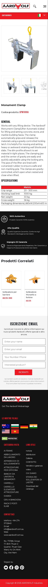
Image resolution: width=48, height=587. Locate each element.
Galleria (29, 458)
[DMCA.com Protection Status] (9, 438)
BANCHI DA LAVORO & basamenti (9, 476)
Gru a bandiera (12, 500)
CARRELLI (8, 483)
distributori (30, 454)
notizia (29, 451)
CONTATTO (31, 462)
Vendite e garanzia (34, 466)
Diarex (7, 496)
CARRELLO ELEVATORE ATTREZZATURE (11, 489)
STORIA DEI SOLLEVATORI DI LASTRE (34, 480)
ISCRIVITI (23, 372)
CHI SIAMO (31, 473)
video (28, 469)
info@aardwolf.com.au (14, 529)
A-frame (8, 451)
